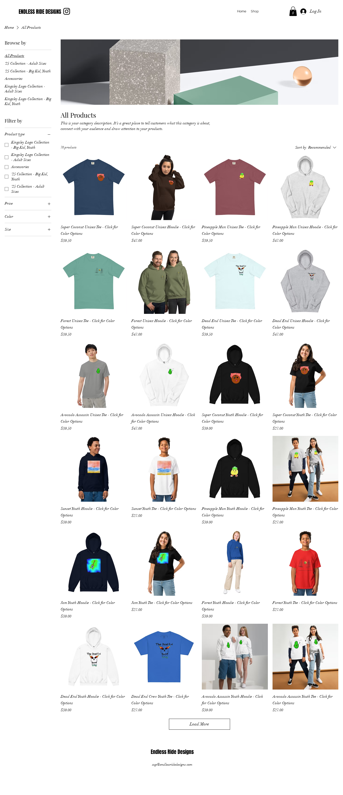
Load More (199, 724)
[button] (293, 11)
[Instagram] (66, 11)
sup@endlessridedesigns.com (172, 764)
